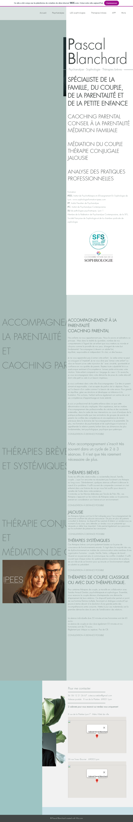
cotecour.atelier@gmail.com (100, 695)
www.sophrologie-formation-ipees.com (89, 199)
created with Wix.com (74, 818)
